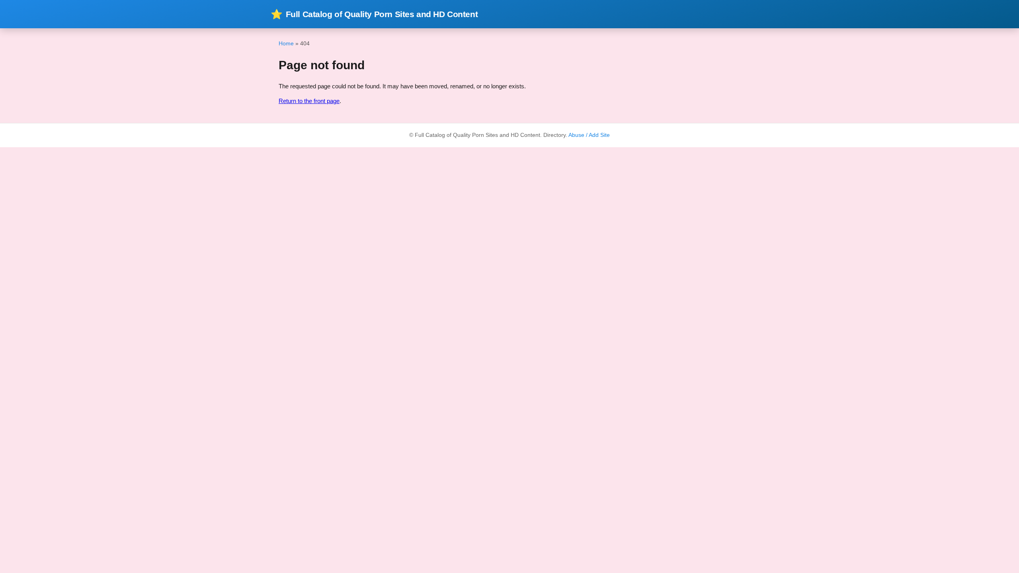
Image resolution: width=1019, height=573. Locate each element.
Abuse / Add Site (589, 135)
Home (286, 43)
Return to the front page (309, 100)
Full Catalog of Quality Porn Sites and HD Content (374, 14)
